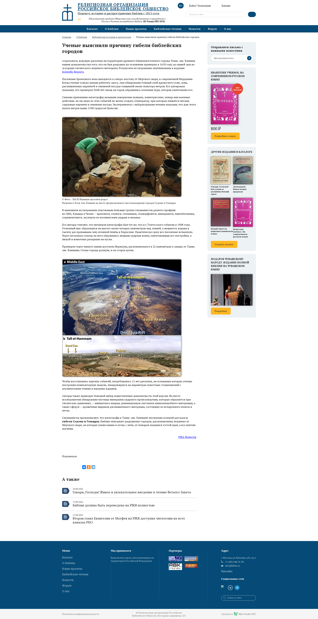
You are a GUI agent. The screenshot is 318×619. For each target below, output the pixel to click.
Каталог (92, 29)
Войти (192, 5)
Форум (212, 29)
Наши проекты (136, 29)
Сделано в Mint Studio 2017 (238, 614)
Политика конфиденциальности (80, 614)
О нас (227, 29)
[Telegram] (93, 467)
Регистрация (204, 5)
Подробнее (220, 311)
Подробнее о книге (225, 136)
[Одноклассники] (89, 467)
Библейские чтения (168, 29)
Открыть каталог (224, 244)
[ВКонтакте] (84, 467)
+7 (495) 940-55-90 (234, 561)
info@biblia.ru (232, 565)
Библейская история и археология (111, 37)
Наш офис (227, 570)
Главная (66, 37)
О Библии (112, 29)
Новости (195, 29)
